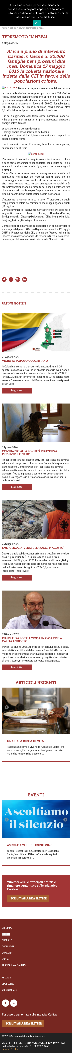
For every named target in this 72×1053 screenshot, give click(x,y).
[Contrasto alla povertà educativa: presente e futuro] (36, 423)
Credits (14, 1049)
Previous (7, 707)
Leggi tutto (16, 390)
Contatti (6, 959)
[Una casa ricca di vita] (36, 711)
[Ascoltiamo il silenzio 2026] (36, 819)
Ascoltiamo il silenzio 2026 (29, 845)
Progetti (7, 977)
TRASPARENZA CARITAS (14, 965)
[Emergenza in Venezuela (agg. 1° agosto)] (36, 519)
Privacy (5, 1049)
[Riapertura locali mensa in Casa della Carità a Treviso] (36, 610)
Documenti (8, 946)
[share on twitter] (4, 278)
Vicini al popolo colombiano (25, 360)
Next (65, 707)
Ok (37, 23)
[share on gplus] (18, 278)
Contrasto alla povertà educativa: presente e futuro (30, 453)
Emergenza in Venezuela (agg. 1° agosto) (33, 547)
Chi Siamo (7, 928)
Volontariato (9, 990)
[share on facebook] (11, 278)
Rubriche (7, 940)
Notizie (6, 934)
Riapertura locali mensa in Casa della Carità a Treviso (32, 640)
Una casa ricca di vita (25, 741)
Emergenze (8, 984)
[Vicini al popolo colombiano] (36, 332)
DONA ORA (7, 953)
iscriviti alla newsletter (28, 898)
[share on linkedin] (24, 278)
